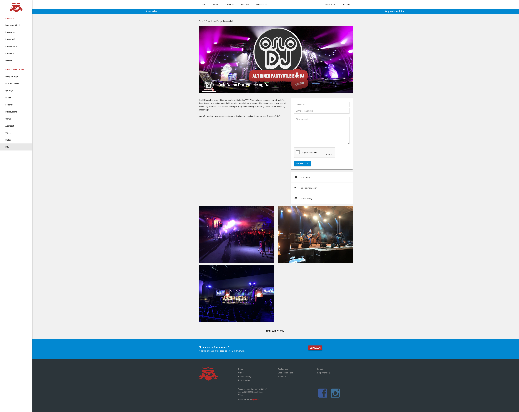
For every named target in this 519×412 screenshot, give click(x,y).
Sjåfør (8, 140)
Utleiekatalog (303, 198)
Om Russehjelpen (285, 373)
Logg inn (346, 4)
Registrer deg (323, 373)
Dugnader (229, 4)
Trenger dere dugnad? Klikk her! (252, 389)
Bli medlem (330, 4)
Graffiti (8, 98)
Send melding (302, 164)
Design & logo (11, 77)
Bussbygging (11, 112)
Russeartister (11, 46)
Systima (255, 400)
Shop (204, 4)
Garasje (8, 119)
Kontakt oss (283, 369)
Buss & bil (245, 4)
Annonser (282, 376)
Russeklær (10, 32)
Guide (215, 4)
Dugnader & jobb (12, 25)
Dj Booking (302, 177)
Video (8, 133)
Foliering (9, 105)
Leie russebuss (12, 84)
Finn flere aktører (275, 331)
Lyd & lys (9, 91)
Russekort (9, 53)
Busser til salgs (245, 376)
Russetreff (10, 39)
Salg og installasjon (305, 187)
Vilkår (240, 395)
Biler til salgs (244, 380)
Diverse (8, 60)
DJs (7, 147)
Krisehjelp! (261, 4)
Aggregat (9, 126)
